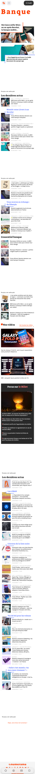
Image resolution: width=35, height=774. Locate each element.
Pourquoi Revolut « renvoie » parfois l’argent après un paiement (22, 126)
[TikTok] (9, 768)
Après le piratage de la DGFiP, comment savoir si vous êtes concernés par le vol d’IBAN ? (21, 536)
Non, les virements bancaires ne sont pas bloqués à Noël (22, 629)
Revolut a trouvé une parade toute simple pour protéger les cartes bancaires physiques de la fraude (21, 194)
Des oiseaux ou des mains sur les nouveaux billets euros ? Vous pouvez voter (16, 419)
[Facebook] (17, 768)
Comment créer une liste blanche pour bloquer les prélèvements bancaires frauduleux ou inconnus (22, 549)
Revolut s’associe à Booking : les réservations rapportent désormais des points (22, 640)
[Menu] (9, 3)
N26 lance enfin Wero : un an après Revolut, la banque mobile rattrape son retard (11, 27)
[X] (12, 768)
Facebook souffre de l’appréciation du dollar (17, 424)
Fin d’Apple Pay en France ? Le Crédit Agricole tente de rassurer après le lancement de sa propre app (18, 59)
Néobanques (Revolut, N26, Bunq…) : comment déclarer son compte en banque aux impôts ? (21, 229)
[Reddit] (20, 768)
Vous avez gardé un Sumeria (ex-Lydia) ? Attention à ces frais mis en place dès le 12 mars (22, 506)
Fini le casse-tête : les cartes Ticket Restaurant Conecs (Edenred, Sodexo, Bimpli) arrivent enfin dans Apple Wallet (22, 650)
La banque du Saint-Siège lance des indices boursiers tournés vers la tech (22, 526)
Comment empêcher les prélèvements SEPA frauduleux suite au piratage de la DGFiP (21, 559)
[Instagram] (15, 768)
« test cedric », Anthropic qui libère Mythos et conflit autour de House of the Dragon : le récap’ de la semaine (22, 184)
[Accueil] (3, 3)
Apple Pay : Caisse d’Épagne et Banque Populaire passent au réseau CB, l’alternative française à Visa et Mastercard (22, 578)
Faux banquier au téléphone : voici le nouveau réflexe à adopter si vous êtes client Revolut (21, 588)
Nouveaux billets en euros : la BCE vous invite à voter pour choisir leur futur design (22, 136)
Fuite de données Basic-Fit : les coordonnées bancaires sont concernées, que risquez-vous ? (22, 483)
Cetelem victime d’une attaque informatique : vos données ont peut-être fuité (21, 219)
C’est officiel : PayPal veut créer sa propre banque (22, 597)
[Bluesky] (26, 768)
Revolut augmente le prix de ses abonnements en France (21, 209)
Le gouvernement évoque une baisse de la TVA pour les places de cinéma (17, 439)
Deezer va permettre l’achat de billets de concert (15, 434)
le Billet (23, 386)
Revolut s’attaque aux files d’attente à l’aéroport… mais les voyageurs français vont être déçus (22, 314)
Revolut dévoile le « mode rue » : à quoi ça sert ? (22, 620)
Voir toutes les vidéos (26, 325)
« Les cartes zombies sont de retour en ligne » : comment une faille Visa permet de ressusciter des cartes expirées (21, 297)
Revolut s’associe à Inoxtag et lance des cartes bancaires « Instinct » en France (21, 660)
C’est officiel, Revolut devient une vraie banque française (21, 116)
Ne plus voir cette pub (8, 91)
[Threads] (28, 768)
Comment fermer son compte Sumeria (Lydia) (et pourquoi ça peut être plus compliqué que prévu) (22, 516)
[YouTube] (7, 768)
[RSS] (23, 768)
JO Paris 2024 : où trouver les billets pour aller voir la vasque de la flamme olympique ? (16, 414)
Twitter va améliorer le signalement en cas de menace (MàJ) (16, 428)
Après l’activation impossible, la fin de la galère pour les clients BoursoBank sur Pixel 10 (22, 685)
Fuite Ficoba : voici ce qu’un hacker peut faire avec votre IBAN (22, 568)
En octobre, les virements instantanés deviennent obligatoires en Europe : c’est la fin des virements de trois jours (22, 675)
